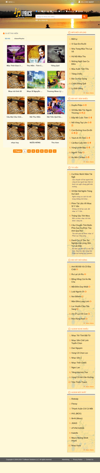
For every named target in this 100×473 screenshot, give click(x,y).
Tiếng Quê (55, 66)
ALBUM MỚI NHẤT (78, 392)
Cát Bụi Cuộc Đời (79, 143)
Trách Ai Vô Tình (78, 138)
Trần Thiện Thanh (79, 382)
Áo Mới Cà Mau (78, 157)
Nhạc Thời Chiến (78, 363)
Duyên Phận (77, 105)
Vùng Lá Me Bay (78, 148)
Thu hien (55, 143)
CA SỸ (62, 11)
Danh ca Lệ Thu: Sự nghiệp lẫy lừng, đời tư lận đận (81, 243)
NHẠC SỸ (71, 11)
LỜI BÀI (54, 11)
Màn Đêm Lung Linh (80, 301)
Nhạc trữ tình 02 (15, 91)
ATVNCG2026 (77, 428)
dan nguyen (76, 348)
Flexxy (74, 404)
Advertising (65, 459)
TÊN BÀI (46, 11)
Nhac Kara (76, 446)
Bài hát (7, 38)
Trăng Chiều (76, 74)
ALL (39, 11)
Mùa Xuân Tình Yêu (80, 69)
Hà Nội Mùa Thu (78, 56)
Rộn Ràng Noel (78, 319)
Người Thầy (77, 152)
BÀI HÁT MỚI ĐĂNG (79, 260)
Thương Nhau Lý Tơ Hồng (55, 91)
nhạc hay (15, 143)
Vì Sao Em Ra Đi (78, 44)
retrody (74, 399)
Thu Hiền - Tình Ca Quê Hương (35, 66)
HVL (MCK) (76, 414)
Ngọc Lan (75, 367)
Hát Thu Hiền (35, 117)
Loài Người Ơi (78, 292)
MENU (10, 2)
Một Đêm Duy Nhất (79, 287)
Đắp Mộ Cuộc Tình (79, 118)
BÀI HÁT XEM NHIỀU (79, 99)
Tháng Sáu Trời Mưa (80, 216)
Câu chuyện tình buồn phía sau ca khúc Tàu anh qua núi (81, 228)
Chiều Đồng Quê (78, 84)
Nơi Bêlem (76, 297)
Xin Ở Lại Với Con (79, 314)
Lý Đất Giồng (77, 88)
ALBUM (80, 11)
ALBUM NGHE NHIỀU (79, 329)
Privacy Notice (77, 459)
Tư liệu (74, 167)
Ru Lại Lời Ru (77, 274)
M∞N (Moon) (76, 418)
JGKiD (74, 423)
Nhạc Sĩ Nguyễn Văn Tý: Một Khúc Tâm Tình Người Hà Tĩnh (35, 91)
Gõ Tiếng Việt (43, 20)
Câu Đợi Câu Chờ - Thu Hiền (15, 117)
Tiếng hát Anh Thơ (79, 372)
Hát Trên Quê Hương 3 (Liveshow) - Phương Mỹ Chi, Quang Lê (55, 117)
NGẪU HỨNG (35, 143)
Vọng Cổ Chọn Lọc (79, 353)
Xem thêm (89, 93)
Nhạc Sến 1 (76, 358)
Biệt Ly (74, 39)
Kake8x (74, 433)
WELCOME (87, 2)
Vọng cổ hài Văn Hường (82, 377)
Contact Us (89, 459)
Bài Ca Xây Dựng (79, 79)
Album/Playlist (19, 38)
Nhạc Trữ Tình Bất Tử (80, 335)
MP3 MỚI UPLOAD (78, 32)
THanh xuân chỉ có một (82, 409)
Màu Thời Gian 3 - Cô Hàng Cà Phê (15, 66)
